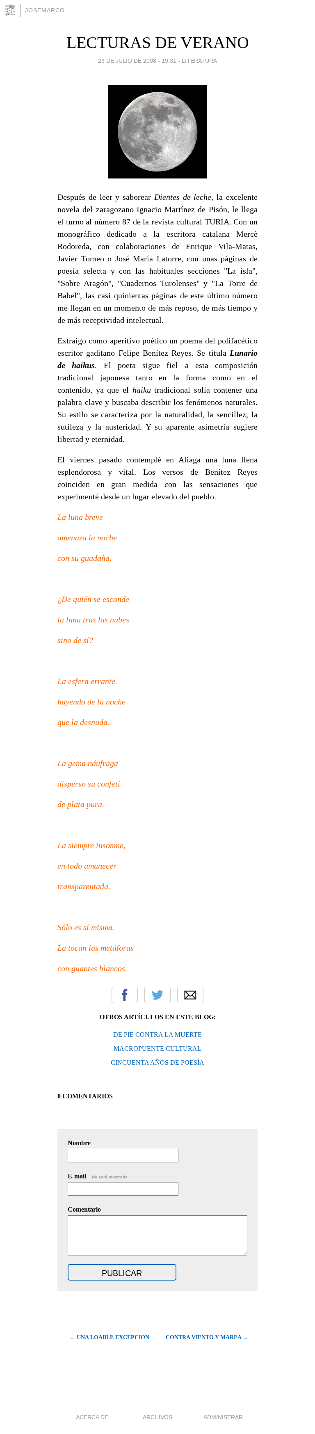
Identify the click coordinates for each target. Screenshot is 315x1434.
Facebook (125, 995)
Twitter (157, 995)
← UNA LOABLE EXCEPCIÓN (109, 1337)
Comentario (84, 1209)
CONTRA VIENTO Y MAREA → (207, 1337)
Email (190, 995)
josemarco (45, 10)
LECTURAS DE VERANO (157, 42)
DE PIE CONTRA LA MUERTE (157, 1034)
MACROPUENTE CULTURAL (157, 1048)
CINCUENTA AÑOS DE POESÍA (157, 1062)
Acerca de (92, 1417)
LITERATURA (199, 60)
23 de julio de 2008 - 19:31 (137, 60)
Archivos (157, 1417)
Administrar (223, 1417)
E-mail (98, 1176)
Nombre (79, 1142)
